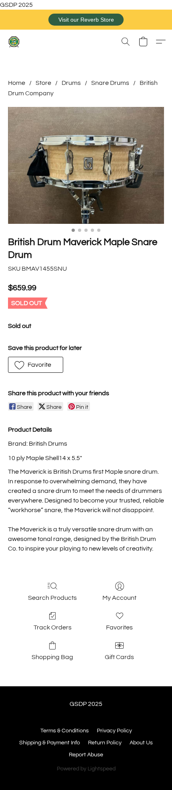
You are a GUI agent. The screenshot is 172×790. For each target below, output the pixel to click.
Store (43, 83)
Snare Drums (110, 83)
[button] (86, 20)
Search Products (52, 598)
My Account (119, 598)
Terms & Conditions (64, 731)
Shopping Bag (52, 657)
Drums (71, 83)
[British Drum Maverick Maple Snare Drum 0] (86, 165)
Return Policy (105, 743)
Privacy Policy (114, 731)
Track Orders (53, 627)
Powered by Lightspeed (86, 769)
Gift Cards (119, 657)
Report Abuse (86, 755)
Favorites (119, 627)
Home (16, 83)
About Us (141, 743)
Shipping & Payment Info (49, 743)
